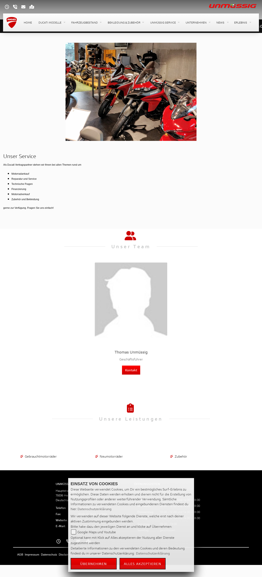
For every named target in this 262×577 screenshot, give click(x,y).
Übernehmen (93, 563)
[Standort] (33, 7)
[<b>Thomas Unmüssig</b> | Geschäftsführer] (131, 304)
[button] (51, 22)
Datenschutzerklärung (95, 509)
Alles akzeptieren (142, 563)
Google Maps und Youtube (96, 532)
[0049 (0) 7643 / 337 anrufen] (17, 7)
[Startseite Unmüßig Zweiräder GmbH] (233, 5)
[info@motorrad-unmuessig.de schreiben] (25, 7)
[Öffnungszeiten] (9, 7)
